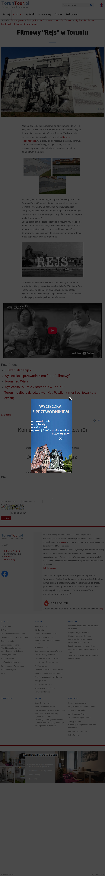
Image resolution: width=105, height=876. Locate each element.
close (70, 399)
